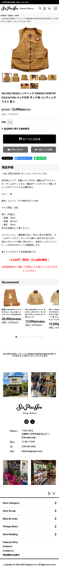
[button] (40, 8)
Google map (29, 437)
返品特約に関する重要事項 (16, 129)
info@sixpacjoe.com (32, 451)
